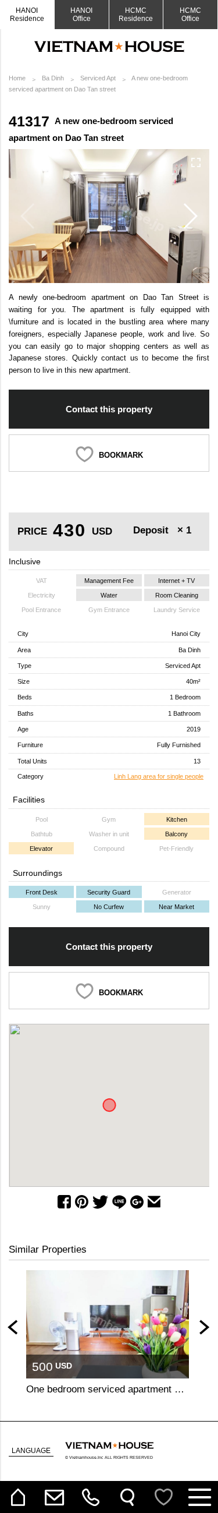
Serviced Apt (98, 78)
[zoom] (195, 162)
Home (17, 78)
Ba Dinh (53, 78)
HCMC (190, 14)
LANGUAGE (31, 1451)
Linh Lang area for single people (158, 776)
